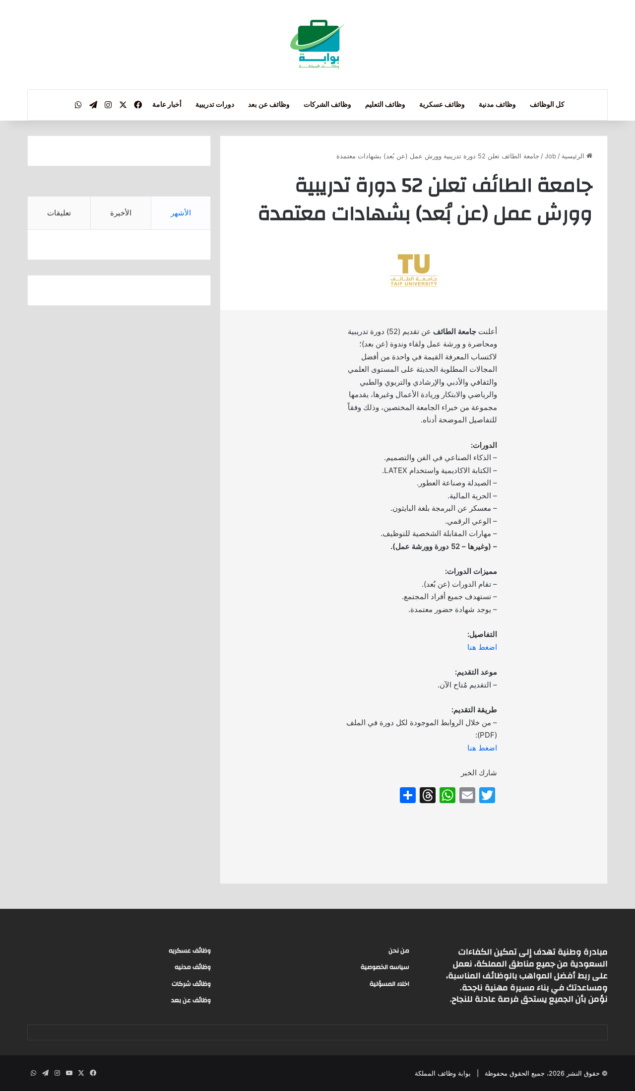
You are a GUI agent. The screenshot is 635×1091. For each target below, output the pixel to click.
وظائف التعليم (385, 104)
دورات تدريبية (214, 104)
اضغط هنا (482, 647)
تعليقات (59, 212)
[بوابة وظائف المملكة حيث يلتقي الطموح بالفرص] (317, 44)
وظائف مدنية (497, 104)
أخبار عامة (167, 104)
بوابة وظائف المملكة (443, 1073)
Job (550, 156)
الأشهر (181, 212)
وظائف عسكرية (442, 104)
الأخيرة (120, 212)
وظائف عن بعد (269, 104)
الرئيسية (574, 156)
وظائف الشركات (327, 104)
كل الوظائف (547, 104)
